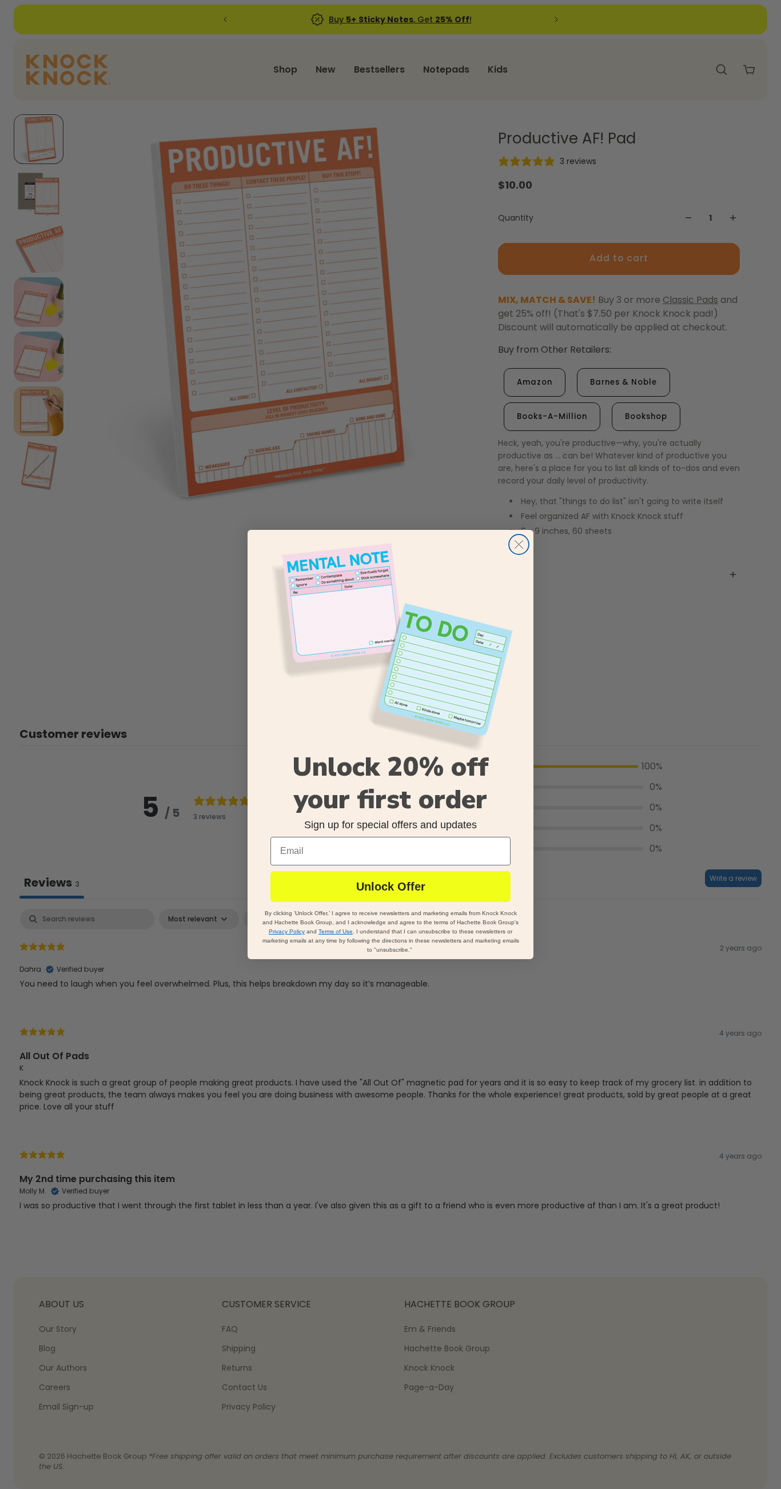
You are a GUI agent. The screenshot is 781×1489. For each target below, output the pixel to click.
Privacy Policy (287, 931)
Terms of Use (335, 931)
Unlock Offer (390, 886)
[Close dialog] (519, 544)
